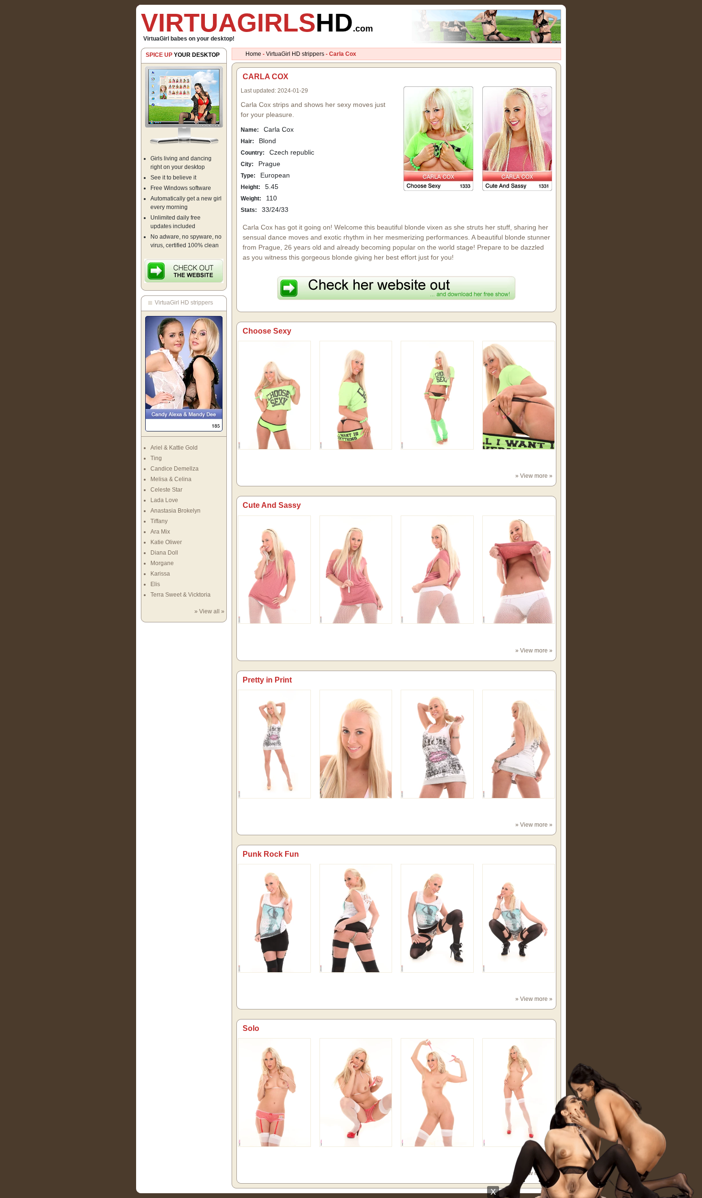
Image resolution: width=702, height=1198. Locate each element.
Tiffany (159, 521)
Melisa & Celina (170, 479)
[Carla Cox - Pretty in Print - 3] (518, 743)
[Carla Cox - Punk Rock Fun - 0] (274, 917)
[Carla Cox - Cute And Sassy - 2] (437, 569)
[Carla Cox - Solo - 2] (437, 1092)
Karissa (160, 573)
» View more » (534, 476)
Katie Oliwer (166, 542)
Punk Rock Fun (271, 854)
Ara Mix (160, 531)
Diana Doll (164, 552)
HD (257, 22)
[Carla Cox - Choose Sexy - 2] (437, 394)
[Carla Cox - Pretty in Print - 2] (437, 743)
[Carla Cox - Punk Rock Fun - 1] (356, 917)
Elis (155, 584)
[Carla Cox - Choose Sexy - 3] (518, 394)
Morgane (162, 563)
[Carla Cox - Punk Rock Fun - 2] (437, 917)
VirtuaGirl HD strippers (295, 54)
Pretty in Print (267, 680)
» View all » (209, 611)
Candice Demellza (174, 468)
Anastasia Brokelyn (175, 510)
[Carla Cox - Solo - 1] (356, 1092)
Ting (156, 458)
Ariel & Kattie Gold (174, 447)
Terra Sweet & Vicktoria (180, 594)
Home (253, 54)
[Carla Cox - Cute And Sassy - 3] (518, 569)
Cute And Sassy (272, 505)
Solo (251, 1028)
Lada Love (164, 500)
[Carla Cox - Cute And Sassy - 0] (274, 569)
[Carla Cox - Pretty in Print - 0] (274, 743)
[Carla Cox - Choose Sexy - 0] (274, 394)
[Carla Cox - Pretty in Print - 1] (356, 743)
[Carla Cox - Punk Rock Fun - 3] (518, 917)
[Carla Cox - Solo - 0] (274, 1092)
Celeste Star (166, 489)
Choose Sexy (267, 331)
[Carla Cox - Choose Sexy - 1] (356, 394)
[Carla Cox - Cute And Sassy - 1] (356, 569)
